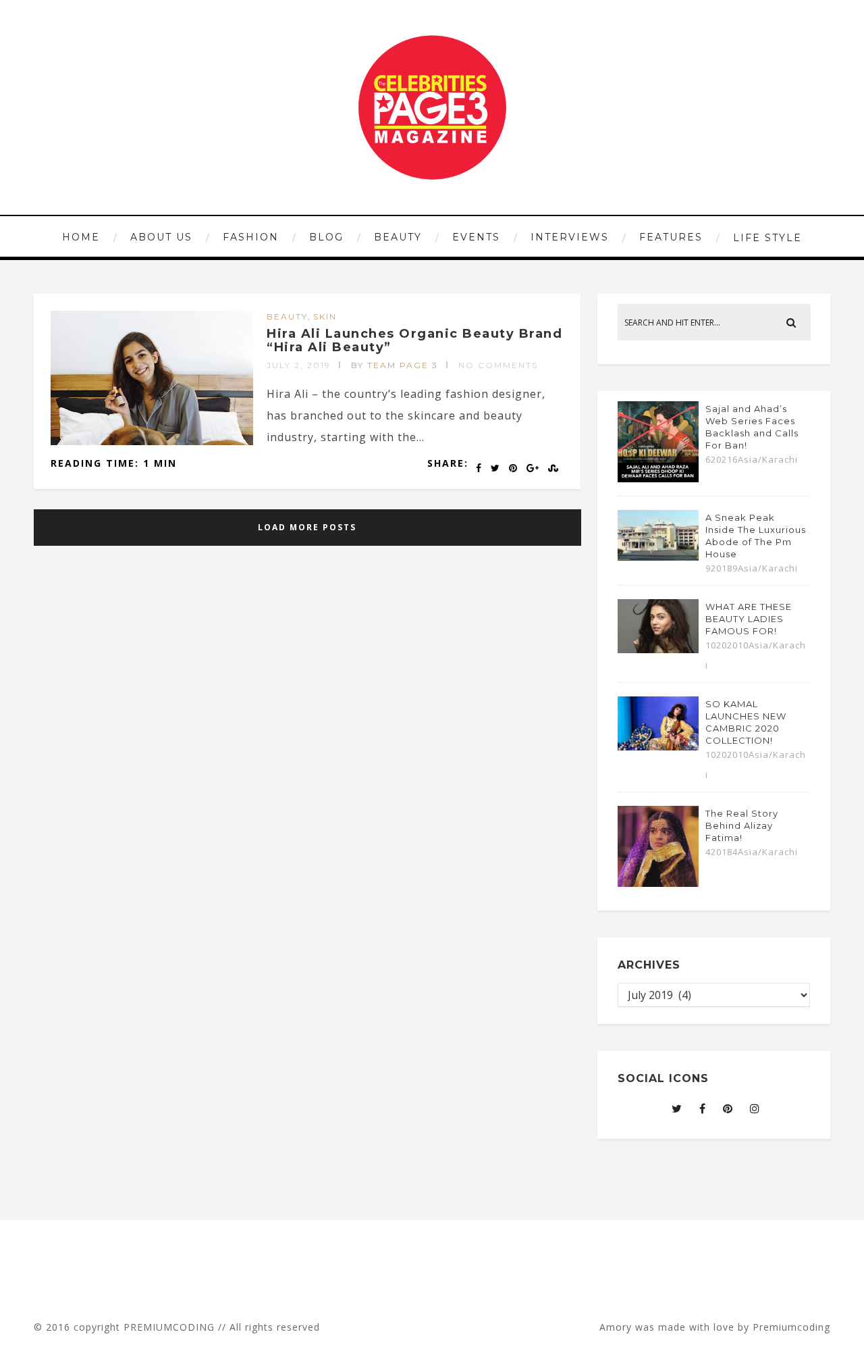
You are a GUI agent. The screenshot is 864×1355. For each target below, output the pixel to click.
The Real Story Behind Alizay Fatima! (741, 825)
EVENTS (476, 237)
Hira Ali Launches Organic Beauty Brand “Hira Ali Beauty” (414, 340)
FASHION (251, 237)
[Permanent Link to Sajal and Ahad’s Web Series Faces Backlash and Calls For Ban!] (658, 478)
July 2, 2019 (299, 365)
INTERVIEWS (570, 237)
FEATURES (671, 237)
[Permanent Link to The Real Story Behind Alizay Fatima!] (658, 882)
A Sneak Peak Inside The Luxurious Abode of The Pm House (755, 535)
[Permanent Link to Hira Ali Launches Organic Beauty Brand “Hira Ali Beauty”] (152, 441)
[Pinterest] (728, 1108)
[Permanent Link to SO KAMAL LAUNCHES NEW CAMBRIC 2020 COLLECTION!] (658, 746)
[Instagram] (755, 1108)
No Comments (498, 365)
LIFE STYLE (767, 238)
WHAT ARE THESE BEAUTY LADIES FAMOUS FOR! (748, 618)
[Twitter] (677, 1108)
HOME (81, 237)
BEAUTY (398, 237)
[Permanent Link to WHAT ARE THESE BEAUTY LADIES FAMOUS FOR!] (658, 649)
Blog (326, 237)
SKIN (325, 316)
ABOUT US (161, 237)
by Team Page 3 (394, 365)
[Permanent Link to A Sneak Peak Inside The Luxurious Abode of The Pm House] (658, 556)
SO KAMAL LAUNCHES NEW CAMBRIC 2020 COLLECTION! (745, 722)
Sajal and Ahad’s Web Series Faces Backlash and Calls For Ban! (752, 427)
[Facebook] (702, 1108)
